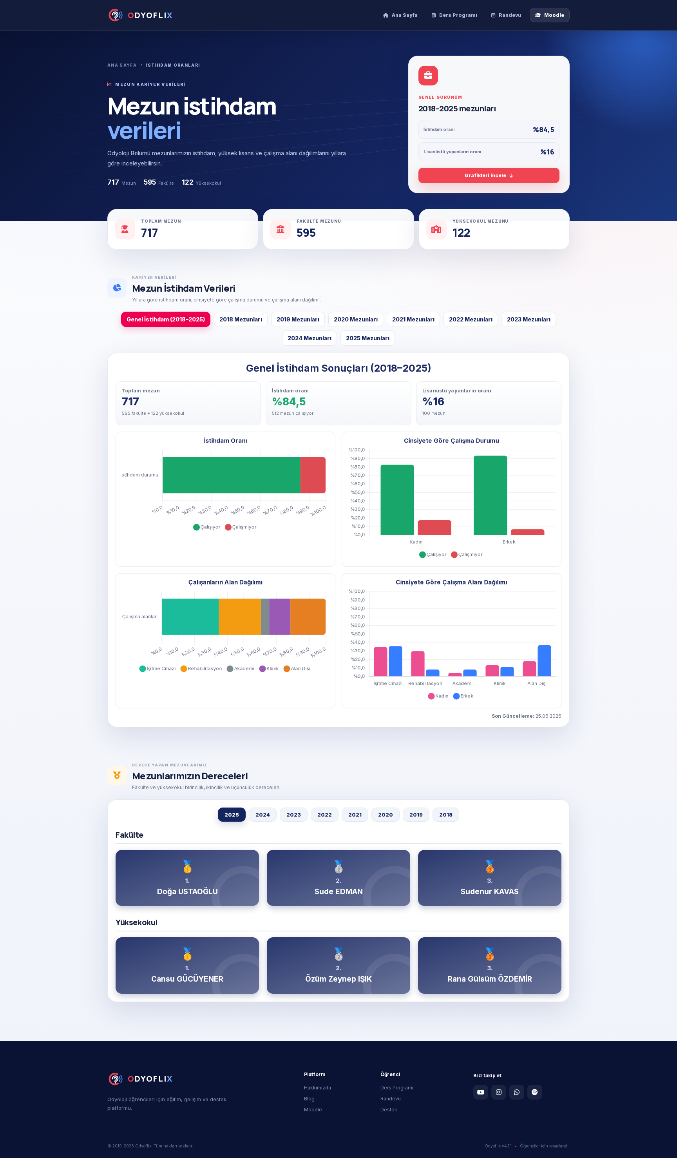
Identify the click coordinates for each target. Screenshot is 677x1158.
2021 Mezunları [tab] (413, 319)
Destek (388, 1110)
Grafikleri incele (485, 175)
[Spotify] (534, 1092)
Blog (309, 1099)
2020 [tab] (385, 814)
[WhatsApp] (516, 1092)
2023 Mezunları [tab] (528, 319)
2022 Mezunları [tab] (470, 319)
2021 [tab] (355, 814)
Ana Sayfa (122, 65)
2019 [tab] (416, 814)
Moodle (313, 1110)
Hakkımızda (317, 1088)
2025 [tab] (231, 814)
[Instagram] (498, 1092)
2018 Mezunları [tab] (240, 319)
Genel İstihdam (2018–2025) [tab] (166, 319)
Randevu (390, 1099)
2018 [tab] (446, 814)
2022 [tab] (324, 814)
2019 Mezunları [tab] (298, 319)
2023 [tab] (293, 814)
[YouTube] (480, 1092)
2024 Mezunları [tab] (309, 338)
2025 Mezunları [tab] (367, 338)
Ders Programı (396, 1088)
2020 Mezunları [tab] (356, 319)
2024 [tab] (262, 814)
